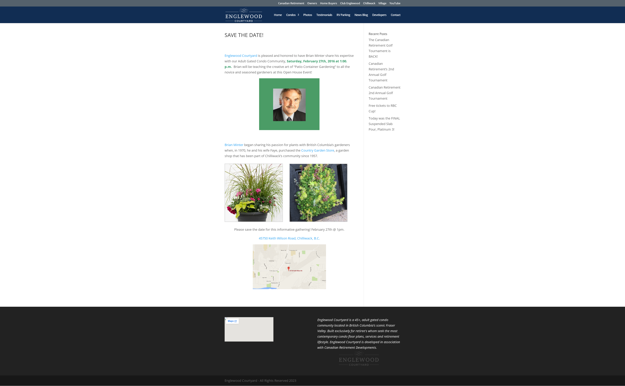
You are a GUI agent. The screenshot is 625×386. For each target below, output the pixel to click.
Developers (379, 15)
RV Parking (343, 15)
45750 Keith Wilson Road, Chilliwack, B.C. (289, 238)
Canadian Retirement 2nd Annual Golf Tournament (384, 93)
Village (382, 3)
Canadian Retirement (291, 3)
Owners (312, 3)
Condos (291, 15)
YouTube (394, 3)
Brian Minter (234, 145)
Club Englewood (350, 3)
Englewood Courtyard (241, 55)
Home (278, 15)
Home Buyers (328, 3)
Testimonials (324, 15)
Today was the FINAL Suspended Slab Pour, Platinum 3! (384, 124)
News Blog (361, 15)
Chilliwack (369, 3)
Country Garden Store (317, 150)
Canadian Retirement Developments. (350, 347)
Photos (307, 15)
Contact (395, 15)
